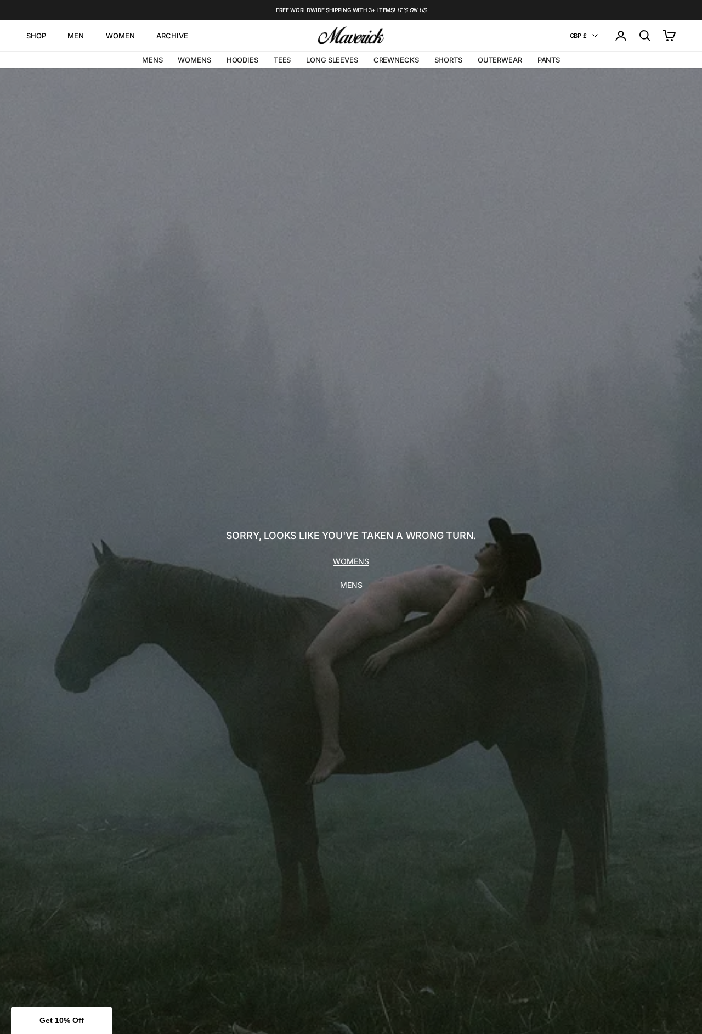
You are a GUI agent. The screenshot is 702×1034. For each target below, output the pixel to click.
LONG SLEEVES (332, 59)
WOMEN (120, 35)
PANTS (548, 59)
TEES (282, 59)
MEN (75, 35)
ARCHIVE (172, 35)
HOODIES (242, 59)
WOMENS (194, 59)
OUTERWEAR (500, 59)
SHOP (36, 35)
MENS (152, 59)
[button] (61, 1020)
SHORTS (448, 59)
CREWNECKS (396, 59)
